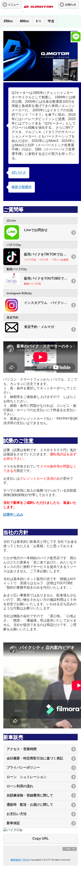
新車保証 (13, 823)
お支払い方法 (17, 814)
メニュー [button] (13, 4)
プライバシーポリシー (23, 767)
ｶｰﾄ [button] (38, 21)
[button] (8, 21)
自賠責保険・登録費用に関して (30, 795)
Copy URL (40, 838)
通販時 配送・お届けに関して (30, 804)
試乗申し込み (13, 514)
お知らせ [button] (70, 4)
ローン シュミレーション (27, 777)
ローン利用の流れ (20, 786)
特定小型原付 (22, 187)
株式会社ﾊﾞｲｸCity (20, 860)
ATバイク (19, 172)
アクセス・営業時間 (22, 749)
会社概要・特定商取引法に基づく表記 (35, 758)
